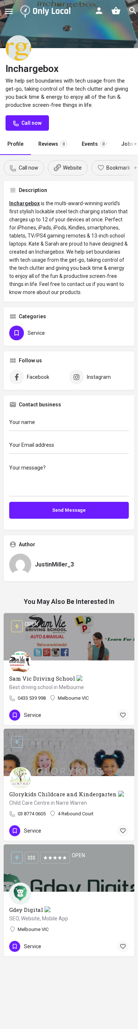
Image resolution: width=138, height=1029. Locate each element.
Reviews (51, 144)
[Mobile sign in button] (99, 10)
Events (93, 144)
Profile (15, 144)
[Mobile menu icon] (9, 11)
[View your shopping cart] (116, 10)
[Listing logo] (18, 48)
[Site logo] (47, 11)
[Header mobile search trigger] (133, 10)
